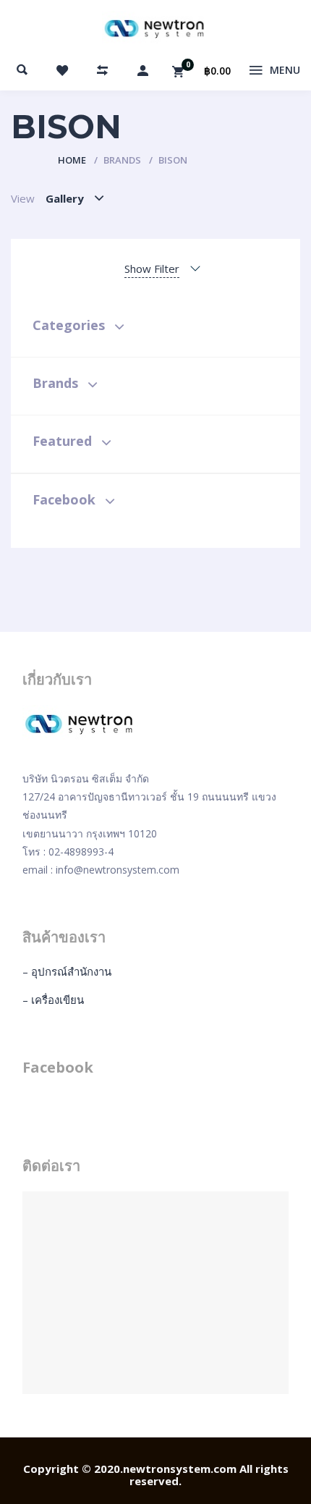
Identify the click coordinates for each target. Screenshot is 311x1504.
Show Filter (151, 268)
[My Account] (142, 70)
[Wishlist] (62, 70)
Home (72, 159)
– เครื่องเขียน (53, 999)
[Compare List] (103, 70)
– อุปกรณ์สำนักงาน (66, 971)
